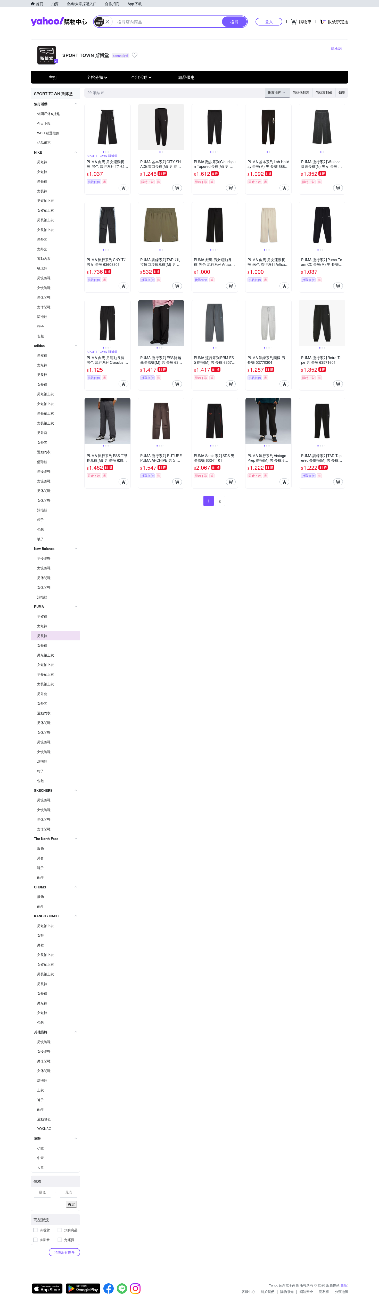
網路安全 (306, 1291)
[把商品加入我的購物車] (123, 188)
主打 (53, 77)
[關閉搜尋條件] (107, 22)
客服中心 (248, 1291)
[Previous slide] (88, 127)
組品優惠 (186, 77)
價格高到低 (324, 92)
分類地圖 (341, 1291)
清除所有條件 (64, 1252)
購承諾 (336, 48)
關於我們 (267, 1291)
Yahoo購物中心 (59, 21)
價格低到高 (301, 92)
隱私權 (324, 1291)
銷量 (342, 92)
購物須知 (287, 1291)
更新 (344, 1285)
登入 (269, 21)
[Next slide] (127, 127)
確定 (71, 1204)
